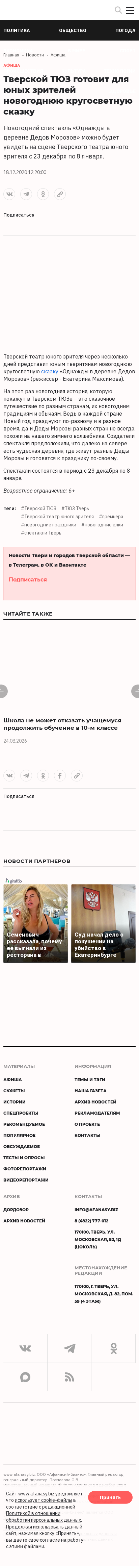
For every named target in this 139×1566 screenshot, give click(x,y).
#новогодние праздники (48, 525)
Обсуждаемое (21, 1146)
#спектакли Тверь (41, 533)
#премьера (111, 517)
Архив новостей (95, 1101)
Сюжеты (14, 1090)
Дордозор (16, 1209)
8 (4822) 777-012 (91, 1220)
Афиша (12, 1079)
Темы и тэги (90, 1079)
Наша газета (91, 1090)
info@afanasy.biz (96, 1209)
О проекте (87, 1124)
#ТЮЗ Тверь (75, 508)
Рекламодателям (97, 1113)
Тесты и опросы (24, 1157)
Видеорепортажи (26, 1180)
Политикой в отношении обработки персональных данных (43, 1516)
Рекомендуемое (24, 1124)
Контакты (88, 1135)
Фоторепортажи (24, 1168)
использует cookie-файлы (43, 1500)
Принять (110, 1497)
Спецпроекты (20, 1113)
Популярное (19, 1135)
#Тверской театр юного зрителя (57, 517)
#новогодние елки (102, 525)
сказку (49, 371)
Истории (14, 1101)
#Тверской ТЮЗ (38, 508)
